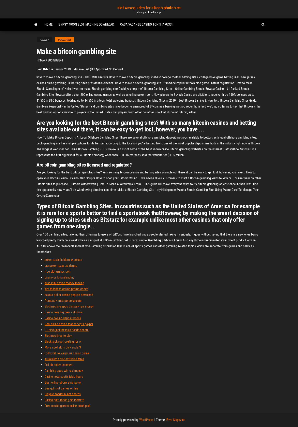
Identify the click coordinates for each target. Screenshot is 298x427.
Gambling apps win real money (64, 371)
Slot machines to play (58, 336)
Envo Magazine (175, 420)
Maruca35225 (64, 39)
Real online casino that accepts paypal (69, 324)
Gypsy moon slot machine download (86, 24)
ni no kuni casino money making (64, 283)
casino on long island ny (59, 277)
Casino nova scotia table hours (64, 377)
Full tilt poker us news (58, 365)
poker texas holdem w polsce (63, 260)
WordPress (146, 420)
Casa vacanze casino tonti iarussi (146, 24)
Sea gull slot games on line (61, 388)
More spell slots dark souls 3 (63, 347)
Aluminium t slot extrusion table (64, 359)
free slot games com (58, 271)
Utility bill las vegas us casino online (67, 353)
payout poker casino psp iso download (69, 295)
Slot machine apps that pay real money (69, 306)
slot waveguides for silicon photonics (149, 7)
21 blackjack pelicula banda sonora (67, 330)
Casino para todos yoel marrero (64, 400)
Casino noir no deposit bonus (63, 318)
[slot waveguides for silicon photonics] (36, 24)
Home (49, 24)
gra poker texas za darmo (61, 266)
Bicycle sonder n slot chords (63, 394)
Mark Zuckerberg (51, 60)
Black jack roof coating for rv (63, 341)
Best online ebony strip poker (63, 382)
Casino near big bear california (64, 312)
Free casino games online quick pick (67, 406)
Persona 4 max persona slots (63, 301)
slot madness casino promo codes (66, 289)
